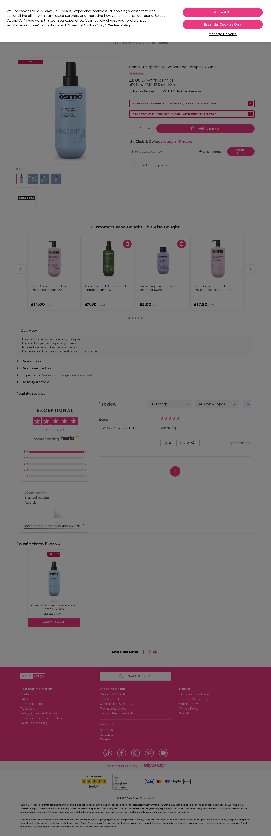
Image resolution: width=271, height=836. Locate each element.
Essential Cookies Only (223, 24)
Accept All (222, 12)
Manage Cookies (223, 34)
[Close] (264, 20)
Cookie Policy (119, 25)
